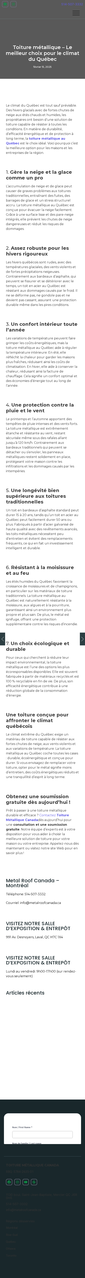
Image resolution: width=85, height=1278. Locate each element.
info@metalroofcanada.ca (40, 903)
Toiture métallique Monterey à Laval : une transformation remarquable (42, 1010)
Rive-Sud (12, 1235)
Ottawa (10, 1248)
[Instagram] (13, 4)
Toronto (11, 1255)
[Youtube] (26, 1182)
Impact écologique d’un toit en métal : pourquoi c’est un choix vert (39, 1078)
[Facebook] (5, 4)
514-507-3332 (72, 4)
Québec (11, 1242)
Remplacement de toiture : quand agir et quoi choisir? (42, 1044)
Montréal (12, 1228)
